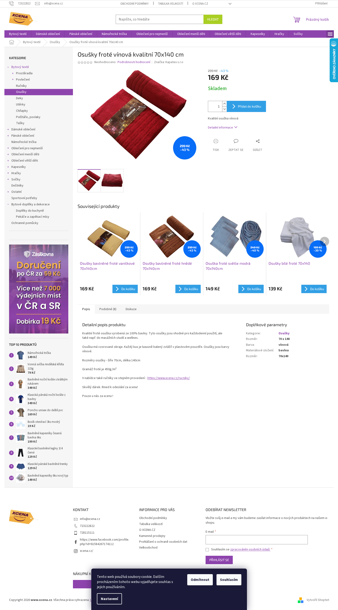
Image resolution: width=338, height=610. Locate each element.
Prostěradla (24, 73)
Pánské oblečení (22, 135)
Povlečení (23, 79)
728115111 (87, 532)
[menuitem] (17, 34)
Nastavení (109, 598)
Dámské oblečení (23, 129)
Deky (19, 98)
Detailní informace (220, 127)
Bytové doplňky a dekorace (30, 204)
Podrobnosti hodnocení (134, 62)
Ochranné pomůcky (24, 223)
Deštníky (17, 185)
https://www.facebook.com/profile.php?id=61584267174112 (104, 541)
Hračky (16, 173)
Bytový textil (20, 67)
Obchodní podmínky (134, 4)
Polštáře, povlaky (28, 117)
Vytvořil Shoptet (318, 600)
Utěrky (20, 104)
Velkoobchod (148, 547)
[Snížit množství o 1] (224, 109)
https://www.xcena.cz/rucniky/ (169, 378)
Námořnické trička (23, 142)
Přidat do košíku (249, 106)
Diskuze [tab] (131, 309)
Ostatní (16, 192)
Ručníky (21, 86)
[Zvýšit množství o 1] (224, 103)
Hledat (213, 19)
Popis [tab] (86, 309)
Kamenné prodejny (152, 536)
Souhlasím (229, 579)
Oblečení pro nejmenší (27, 148)
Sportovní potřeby (24, 198)
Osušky (21, 92)
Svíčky (15, 179)
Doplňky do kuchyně (30, 210)
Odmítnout (200, 579)
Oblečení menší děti (25, 154)
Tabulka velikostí (170, 4)
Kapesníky (18, 167)
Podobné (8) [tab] (107, 309)
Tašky (20, 123)
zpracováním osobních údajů (250, 549)
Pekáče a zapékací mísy (32, 216)
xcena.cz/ (86, 551)
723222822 (87, 526)
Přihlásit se (219, 560)
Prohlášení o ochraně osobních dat (163, 541)
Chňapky (22, 110)
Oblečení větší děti (24, 160)
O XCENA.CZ (200, 4)
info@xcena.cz (90, 519)
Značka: (168, 62)
